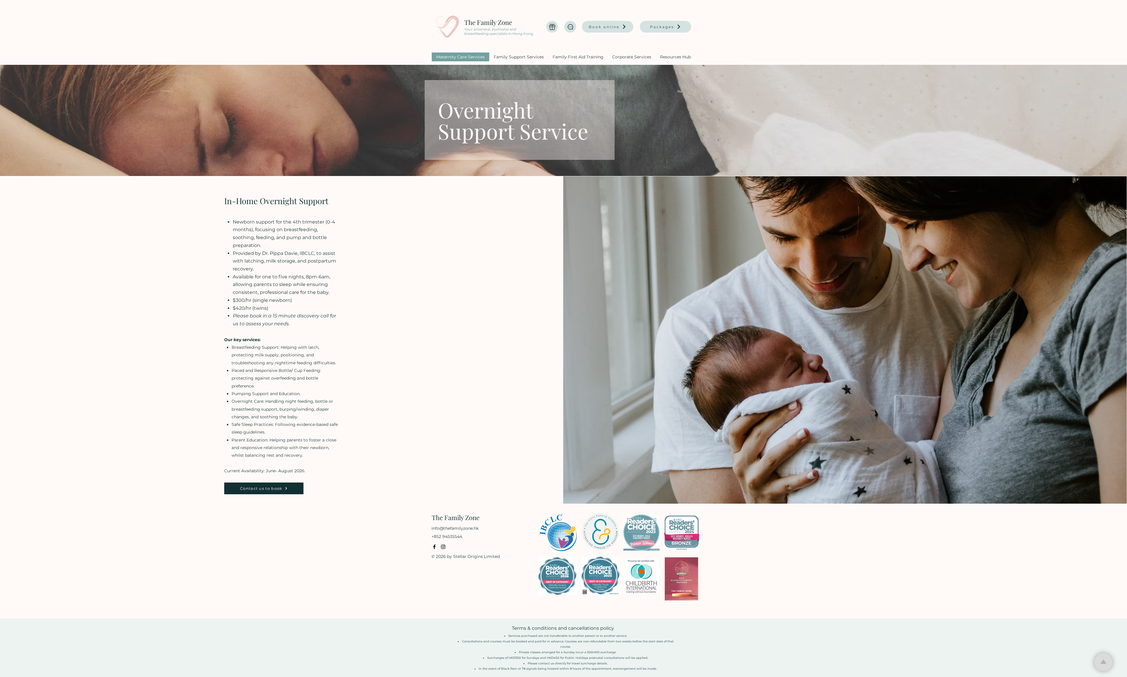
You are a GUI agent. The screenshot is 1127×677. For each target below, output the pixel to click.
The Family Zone (488, 22)
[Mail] (552, 27)
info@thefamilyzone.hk (455, 528)
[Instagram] (443, 547)
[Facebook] (434, 547)
